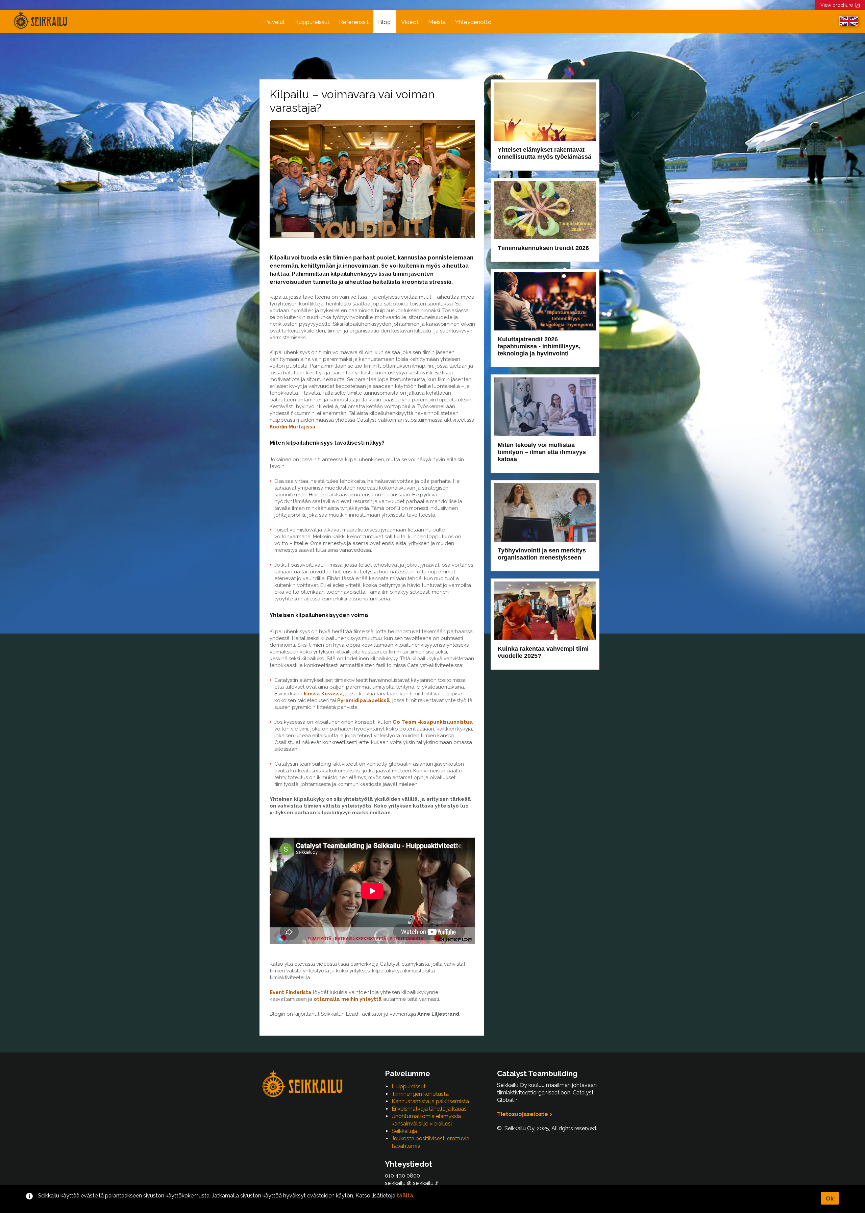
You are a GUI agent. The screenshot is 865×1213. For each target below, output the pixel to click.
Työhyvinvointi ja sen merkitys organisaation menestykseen (542, 554)
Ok (830, 1198)
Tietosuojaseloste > (524, 1114)
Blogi (385, 22)
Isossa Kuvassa (323, 694)
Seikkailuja (404, 1131)
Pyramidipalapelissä (363, 700)
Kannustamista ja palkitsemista (430, 1101)
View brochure (838, 5)
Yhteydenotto (473, 22)
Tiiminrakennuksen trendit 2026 (543, 248)
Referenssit (354, 22)
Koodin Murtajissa (293, 427)
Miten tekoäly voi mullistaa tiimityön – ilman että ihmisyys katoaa (542, 452)
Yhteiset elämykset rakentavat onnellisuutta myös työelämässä (544, 153)
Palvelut (274, 22)
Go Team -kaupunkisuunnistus (432, 722)
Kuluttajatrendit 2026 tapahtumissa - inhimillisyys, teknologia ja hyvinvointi (539, 346)
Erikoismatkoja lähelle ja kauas (429, 1109)
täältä (405, 1195)
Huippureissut (311, 22)
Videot (410, 22)
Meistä (437, 22)
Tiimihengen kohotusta (420, 1094)
